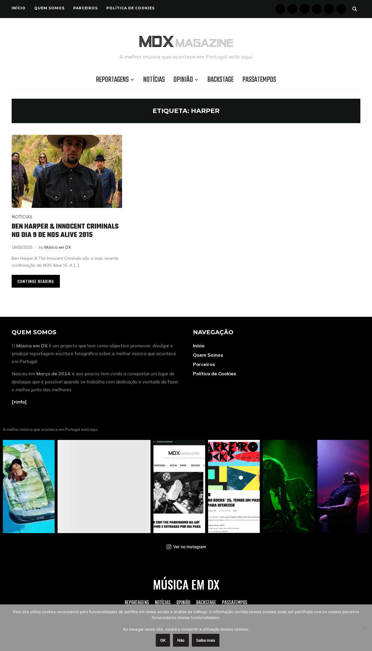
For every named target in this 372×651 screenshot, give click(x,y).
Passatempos (259, 80)
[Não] (365, 628)
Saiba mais (205, 640)
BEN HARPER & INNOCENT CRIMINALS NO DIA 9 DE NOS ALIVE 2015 (65, 230)
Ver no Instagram (189, 546)
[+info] (19, 402)
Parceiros (85, 8)
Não (181, 640)
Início (19, 8)
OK (163, 640)
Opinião (183, 80)
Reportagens (112, 80)
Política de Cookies (130, 8)
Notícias (154, 80)
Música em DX (57, 247)
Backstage (221, 80)
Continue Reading (35, 281)
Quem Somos (49, 8)
